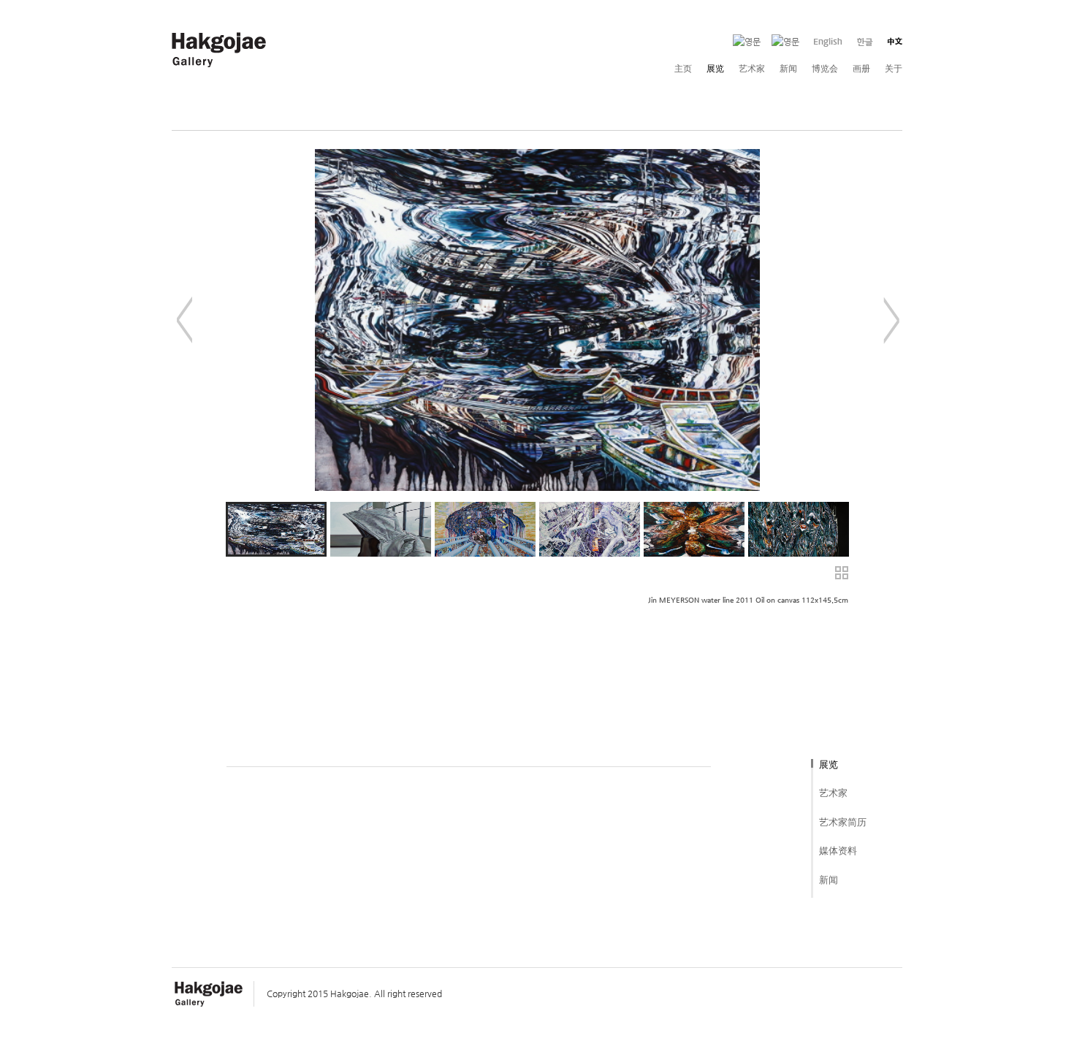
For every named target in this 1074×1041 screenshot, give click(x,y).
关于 (893, 69)
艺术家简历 (843, 822)
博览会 (825, 69)
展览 (715, 69)
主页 (683, 69)
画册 (861, 69)
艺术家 (752, 69)
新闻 (788, 69)
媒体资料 (838, 850)
